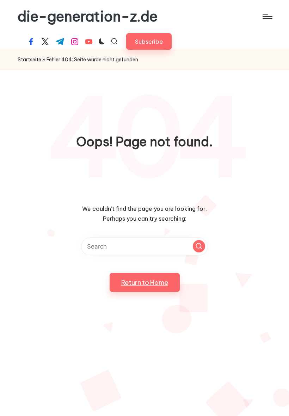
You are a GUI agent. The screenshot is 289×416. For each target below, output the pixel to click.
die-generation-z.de (88, 16)
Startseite (29, 59)
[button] (149, 41)
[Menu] (267, 16)
